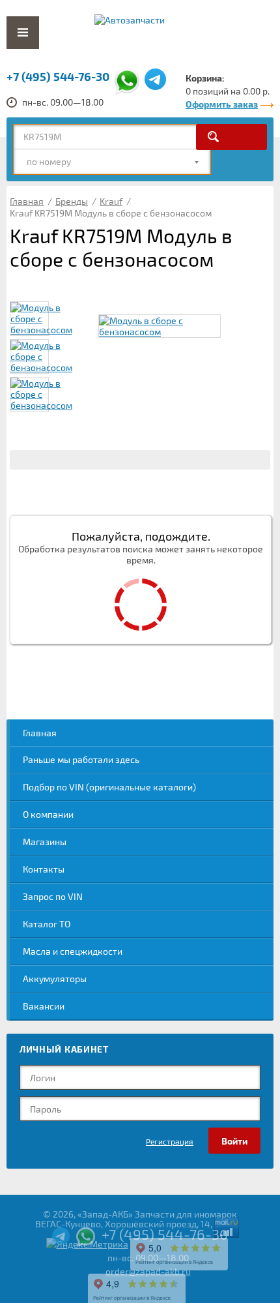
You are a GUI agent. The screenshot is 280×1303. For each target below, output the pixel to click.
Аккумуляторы (55, 978)
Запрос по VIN (53, 896)
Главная (40, 732)
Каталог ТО (46, 923)
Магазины (44, 841)
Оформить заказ (222, 104)
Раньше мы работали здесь (81, 759)
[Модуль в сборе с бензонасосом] (159, 326)
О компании (48, 814)
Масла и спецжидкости (72, 951)
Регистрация (169, 1141)
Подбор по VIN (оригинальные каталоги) (109, 786)
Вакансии (43, 1005)
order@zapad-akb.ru (148, 1271)
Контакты (43, 869)
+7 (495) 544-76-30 (58, 76)
